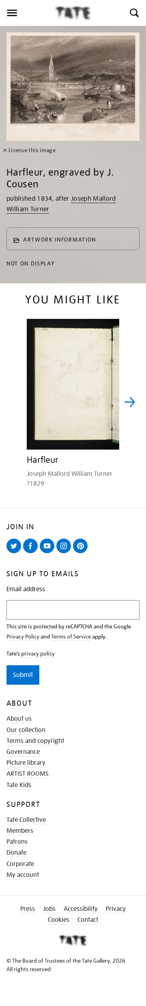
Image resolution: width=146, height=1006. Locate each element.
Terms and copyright (35, 741)
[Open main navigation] (27, 13)
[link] (29, 150)
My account (22, 875)
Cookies (58, 920)
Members (19, 831)
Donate (16, 853)
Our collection (25, 730)
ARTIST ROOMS (27, 774)
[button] (134, 13)
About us (19, 719)
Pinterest (82, 552)
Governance (23, 752)
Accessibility (81, 909)
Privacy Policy (22, 636)
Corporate (20, 864)
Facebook (32, 552)
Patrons (17, 842)
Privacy (116, 909)
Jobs (49, 909)
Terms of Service (71, 636)
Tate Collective (26, 820)
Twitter (15, 552)
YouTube (48, 552)
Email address (25, 589)
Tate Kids (18, 785)
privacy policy (38, 653)
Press (27, 909)
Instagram (65, 552)
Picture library (25, 763)
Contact (87, 920)
